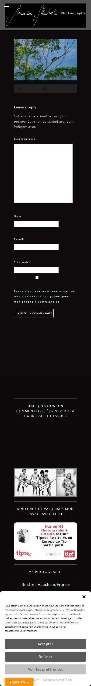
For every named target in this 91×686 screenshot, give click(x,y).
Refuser (45, 656)
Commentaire (26, 138)
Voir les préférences (45, 669)
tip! (69, 554)
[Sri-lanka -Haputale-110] (45, 78)
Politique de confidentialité (57, 680)
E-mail (21, 239)
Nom (19, 216)
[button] (84, 596)
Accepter (45, 644)
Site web (21, 262)
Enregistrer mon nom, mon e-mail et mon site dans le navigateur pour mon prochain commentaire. (44, 296)
